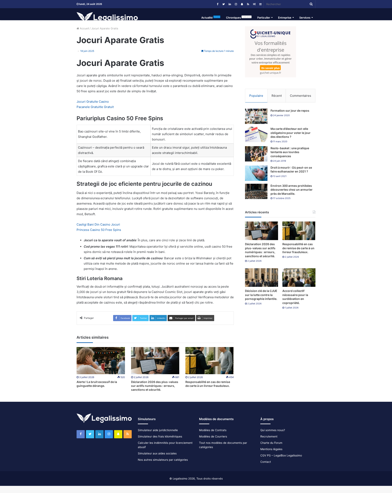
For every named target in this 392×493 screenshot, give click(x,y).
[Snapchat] (242, 4)
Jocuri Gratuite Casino (93, 101)
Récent (277, 96)
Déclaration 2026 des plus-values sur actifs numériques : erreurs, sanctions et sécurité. (154, 385)
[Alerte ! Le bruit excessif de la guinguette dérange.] (101, 360)
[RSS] (248, 4)
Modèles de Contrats (212, 430)
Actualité (210, 17)
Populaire (256, 96)
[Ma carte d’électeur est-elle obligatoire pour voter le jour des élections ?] (256, 134)
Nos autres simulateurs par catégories (163, 459)
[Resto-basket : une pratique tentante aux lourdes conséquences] (256, 153)
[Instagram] (236, 4)
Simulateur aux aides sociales (157, 453)
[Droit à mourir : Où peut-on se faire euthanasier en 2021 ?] (256, 173)
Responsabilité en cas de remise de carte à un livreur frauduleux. (298, 248)
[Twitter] (223, 4)
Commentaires (300, 96)
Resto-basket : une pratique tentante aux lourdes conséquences (290, 152)
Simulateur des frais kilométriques (160, 436)
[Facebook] (217, 4)
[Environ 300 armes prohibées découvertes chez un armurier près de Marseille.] (256, 191)
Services (304, 17)
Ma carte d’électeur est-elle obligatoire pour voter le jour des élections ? (291, 132)
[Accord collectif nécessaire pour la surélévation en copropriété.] (298, 277)
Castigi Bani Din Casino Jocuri (98, 224)
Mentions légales (271, 449)
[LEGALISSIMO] (107, 17)
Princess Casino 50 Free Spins (99, 230)
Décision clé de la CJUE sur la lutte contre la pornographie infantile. (261, 294)
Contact (265, 461)
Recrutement (268, 436)
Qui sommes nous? (272, 430)
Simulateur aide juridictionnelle (158, 430)
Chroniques (238, 17)
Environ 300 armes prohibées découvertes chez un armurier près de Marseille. (292, 189)
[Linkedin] (230, 4)
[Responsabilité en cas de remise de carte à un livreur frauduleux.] (209, 360)
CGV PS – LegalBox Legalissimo (281, 455)
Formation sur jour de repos (290, 110)
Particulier (263, 17)
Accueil (84, 28)
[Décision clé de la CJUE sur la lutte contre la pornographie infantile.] (261, 277)
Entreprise (284, 17)
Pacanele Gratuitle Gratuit (95, 107)
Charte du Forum (271, 442)
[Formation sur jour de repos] (256, 116)
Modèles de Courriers (213, 436)
